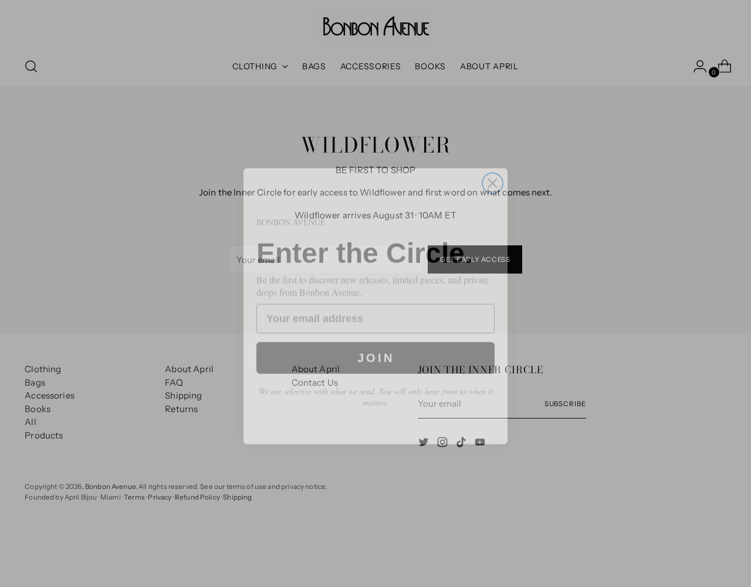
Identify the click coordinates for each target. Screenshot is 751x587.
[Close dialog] (492, 170)
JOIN (376, 346)
